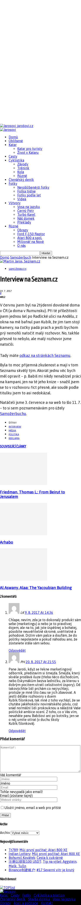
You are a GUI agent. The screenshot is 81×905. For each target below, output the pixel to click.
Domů (13, 137)
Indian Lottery (19, 854)
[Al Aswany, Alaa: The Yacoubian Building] (23, 579)
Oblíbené (16, 141)
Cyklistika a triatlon (49, 895)
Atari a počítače (26, 903)
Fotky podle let (29, 195)
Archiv (5, 833)
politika (14, 434)
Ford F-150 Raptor (31, 234)
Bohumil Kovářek (22, 858)
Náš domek (26, 218)
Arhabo (6, 542)
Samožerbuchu (13, 413)
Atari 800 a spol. (29, 238)
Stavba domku (39, 899)
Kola (20, 172)
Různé (22, 176)
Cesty (13, 156)
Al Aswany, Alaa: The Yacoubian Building (36, 587)
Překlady (24, 222)
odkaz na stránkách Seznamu (44, 355)
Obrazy (22, 230)
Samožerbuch (20, 257)
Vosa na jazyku (28, 207)
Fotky (13, 183)
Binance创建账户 (22, 870)
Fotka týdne (26, 191)
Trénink (23, 168)
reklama (14, 438)
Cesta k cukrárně (50, 858)
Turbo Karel (26, 214)
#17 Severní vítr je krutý (55, 870)
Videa (21, 199)
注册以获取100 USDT (25, 861)
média (12, 430)
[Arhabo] (23, 534)
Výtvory (15, 203)
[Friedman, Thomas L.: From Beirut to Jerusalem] (23, 484)
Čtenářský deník (21, 180)
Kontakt (47, 903)
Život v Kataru (28, 152)
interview (15, 426)
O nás (21, 245)
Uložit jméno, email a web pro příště (32, 808)
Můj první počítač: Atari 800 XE (43, 850)
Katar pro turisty (29, 149)
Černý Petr (25, 211)
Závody (22, 164)
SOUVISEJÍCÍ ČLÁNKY (13, 446)
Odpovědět (17, 650)
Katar (13, 145)
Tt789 (13, 850)
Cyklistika (16, 160)
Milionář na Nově (30, 242)
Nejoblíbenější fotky (33, 187)
